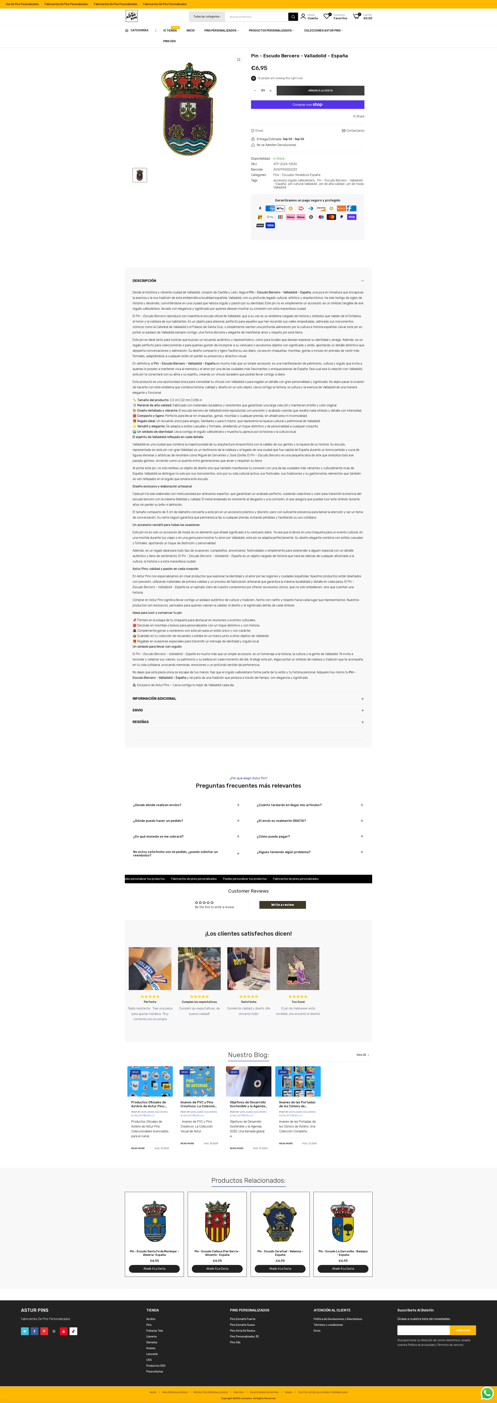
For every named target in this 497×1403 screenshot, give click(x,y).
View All (361, 1055)
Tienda (172, 29)
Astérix (151, 1319)
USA (149, 1360)
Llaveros (151, 1336)
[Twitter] (25, 1331)
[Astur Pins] (131, 16)
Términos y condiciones (328, 1325)
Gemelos (151, 1342)
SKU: (254, 164)
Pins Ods (169, 41)
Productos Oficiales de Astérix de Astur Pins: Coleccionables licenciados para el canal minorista (148, 1104)
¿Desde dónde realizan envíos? (157, 805)
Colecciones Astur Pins (322, 30)
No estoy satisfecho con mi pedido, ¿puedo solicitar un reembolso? (175, 853)
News (135, 1072)
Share (360, 116)
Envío (317, 1330)
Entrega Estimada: (269, 139)
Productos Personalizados (270, 30)
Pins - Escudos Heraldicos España (296, 175)
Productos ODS (155, 1365)
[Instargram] (54, 1331)
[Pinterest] (44, 1331)
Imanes (151, 1348)
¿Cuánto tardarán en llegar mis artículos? (289, 805)
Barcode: (257, 169)
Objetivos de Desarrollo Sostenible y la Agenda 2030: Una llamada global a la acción (248, 1104)
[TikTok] (73, 1331)
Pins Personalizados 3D (244, 1336)
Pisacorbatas (154, 1371)
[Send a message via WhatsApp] (487, 1393)
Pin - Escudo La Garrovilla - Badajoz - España (343, 1253)
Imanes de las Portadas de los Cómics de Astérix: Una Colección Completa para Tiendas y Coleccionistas (297, 1104)
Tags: (254, 180)
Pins (149, 1325)
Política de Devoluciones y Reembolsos (338, 1319)
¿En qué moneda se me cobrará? (158, 836)
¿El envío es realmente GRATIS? (281, 821)
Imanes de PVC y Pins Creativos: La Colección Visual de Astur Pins (199, 1104)
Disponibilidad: (260, 158)
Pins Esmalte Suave (242, 1325)
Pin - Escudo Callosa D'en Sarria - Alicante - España (217, 1253)
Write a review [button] (282, 905)
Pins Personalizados (220, 30)
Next (362, 1234)
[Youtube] (64, 1331)
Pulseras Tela (154, 1330)
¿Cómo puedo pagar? (273, 836)
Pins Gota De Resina (242, 1330)
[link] (150, 1081)
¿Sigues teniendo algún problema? (284, 852)
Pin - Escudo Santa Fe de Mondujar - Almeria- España (154, 1253)
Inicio (191, 30)
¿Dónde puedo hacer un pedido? (158, 821)
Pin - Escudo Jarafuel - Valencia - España (280, 1253)
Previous (134, 1234)
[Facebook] (34, 1331)
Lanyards (152, 1354)
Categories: (259, 175)
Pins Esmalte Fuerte (242, 1319)
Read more (138, 1148)
